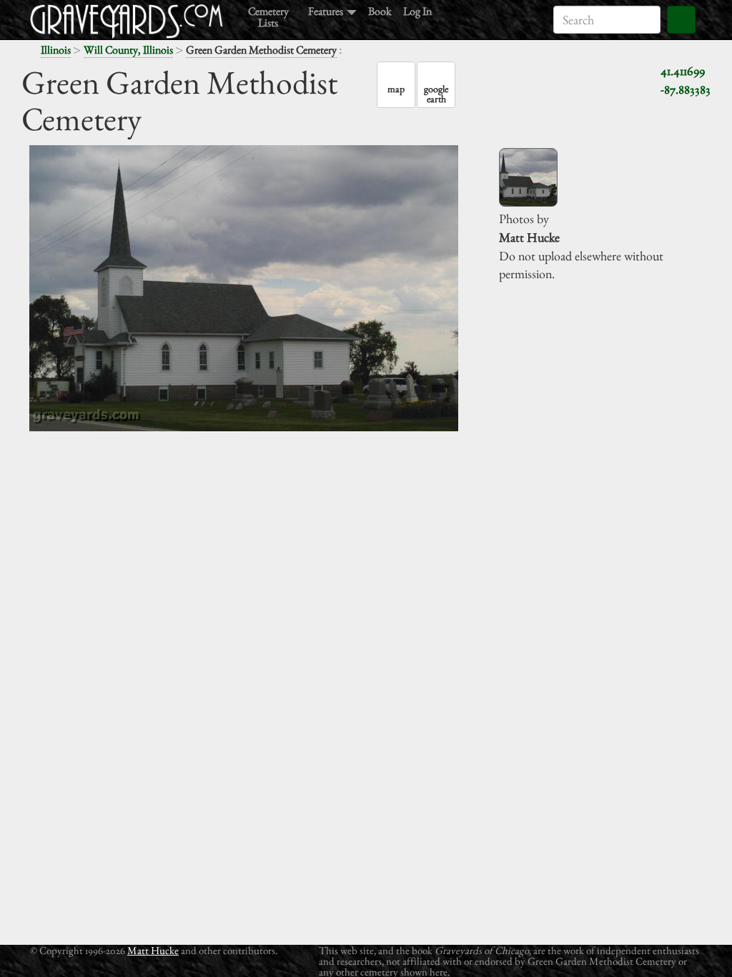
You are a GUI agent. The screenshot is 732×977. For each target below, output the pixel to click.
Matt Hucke (153, 950)
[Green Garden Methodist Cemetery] (528, 177)
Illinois (56, 49)
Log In (417, 10)
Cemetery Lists (268, 16)
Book (380, 10)
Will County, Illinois (128, 49)
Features (326, 10)
